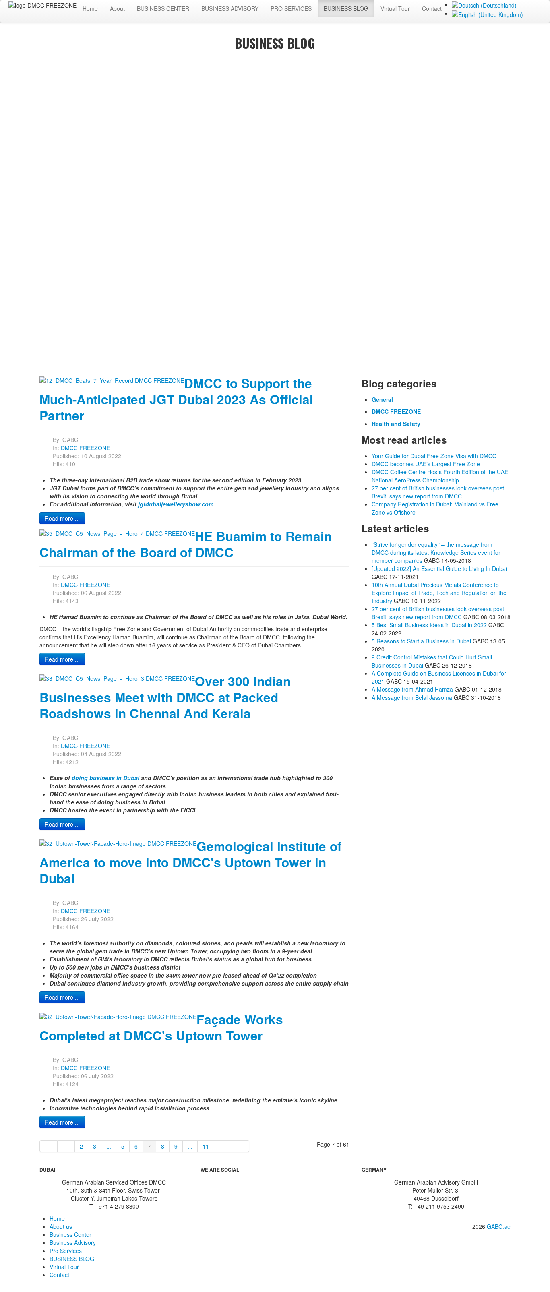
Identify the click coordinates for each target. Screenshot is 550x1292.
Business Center (70, 1234)
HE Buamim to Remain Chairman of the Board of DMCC (185, 544)
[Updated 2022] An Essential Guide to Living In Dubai (439, 568)
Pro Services (66, 1251)
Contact (432, 8)
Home (90, 8)
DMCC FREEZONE (85, 448)
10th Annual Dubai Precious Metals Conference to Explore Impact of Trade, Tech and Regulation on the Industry (439, 593)
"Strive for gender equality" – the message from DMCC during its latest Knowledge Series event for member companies (436, 552)
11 (206, 1146)
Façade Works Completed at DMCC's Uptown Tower (161, 1027)
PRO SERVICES (291, 8)
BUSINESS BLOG (346, 8)
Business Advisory (73, 1242)
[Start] (48, 1146)
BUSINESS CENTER (163, 8)
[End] (241, 1146)
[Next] (223, 1146)
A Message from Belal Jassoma (412, 697)
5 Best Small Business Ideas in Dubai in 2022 (429, 625)
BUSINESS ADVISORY (229, 8)
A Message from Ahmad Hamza (412, 689)
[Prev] (66, 1146)
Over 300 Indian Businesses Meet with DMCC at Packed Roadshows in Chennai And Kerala (165, 697)
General (382, 399)
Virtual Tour (395, 8)
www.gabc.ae (489, 1247)
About (117, 8)
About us (61, 1226)
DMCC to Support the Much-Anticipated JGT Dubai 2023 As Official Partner (176, 399)
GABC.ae (499, 1226)
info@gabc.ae (488, 1238)
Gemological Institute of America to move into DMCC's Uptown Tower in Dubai (190, 862)
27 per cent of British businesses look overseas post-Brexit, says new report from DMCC (439, 613)
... (108, 1146)
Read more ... (62, 518)
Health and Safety (396, 424)
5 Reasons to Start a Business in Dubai (421, 641)
